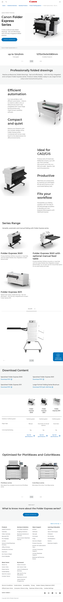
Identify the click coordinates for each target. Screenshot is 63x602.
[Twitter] (56, 593)
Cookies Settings (48, 588)
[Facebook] (44, 593)
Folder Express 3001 (43, 410)
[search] (6, 2)
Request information (9, 39)
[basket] (2, 2)
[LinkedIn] (52, 593)
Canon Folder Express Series (9, 47)
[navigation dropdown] (60, 2)
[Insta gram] (48, 593)
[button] (23, 61)
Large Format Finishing (8, 12)
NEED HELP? (31, 504)
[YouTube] (60, 593)
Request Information (30, 514)
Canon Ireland (6, 592)
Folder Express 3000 (31, 410)
